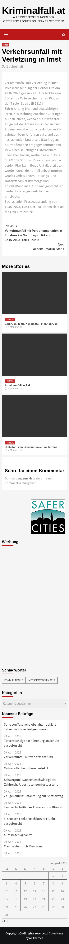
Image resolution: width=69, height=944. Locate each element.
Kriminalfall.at (34, 10)
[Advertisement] (17, 605)
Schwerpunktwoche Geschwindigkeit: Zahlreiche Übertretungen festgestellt (31, 782)
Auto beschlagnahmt (18, 835)
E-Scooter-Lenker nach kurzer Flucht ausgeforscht (29, 821)
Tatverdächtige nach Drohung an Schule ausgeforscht (31, 743)
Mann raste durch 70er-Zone (23, 846)
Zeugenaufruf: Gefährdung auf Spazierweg (33, 796)
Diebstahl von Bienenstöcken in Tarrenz (31, 446)
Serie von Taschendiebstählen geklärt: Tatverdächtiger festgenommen (30, 727)
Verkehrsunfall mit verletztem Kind (28, 757)
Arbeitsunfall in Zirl (17, 385)
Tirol (5, 44)
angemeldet (26, 478)
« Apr (5, 921)
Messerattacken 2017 (42, 680)
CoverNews (56, 933)
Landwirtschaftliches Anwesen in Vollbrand (33, 807)
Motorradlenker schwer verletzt (26, 768)
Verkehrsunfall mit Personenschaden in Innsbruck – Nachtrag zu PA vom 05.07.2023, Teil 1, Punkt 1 (33, 233)
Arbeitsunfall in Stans (48, 247)
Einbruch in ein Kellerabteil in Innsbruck (31, 323)
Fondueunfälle (13, 680)
